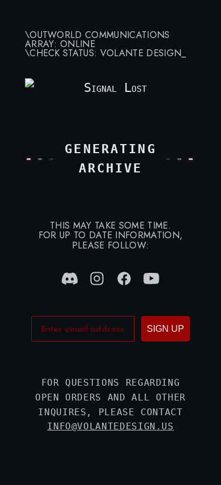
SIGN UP (165, 329)
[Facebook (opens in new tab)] (124, 278)
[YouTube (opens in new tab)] (151, 278)
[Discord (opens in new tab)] (70, 278)
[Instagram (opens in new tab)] (97, 278)
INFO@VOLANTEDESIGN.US (110, 426)
